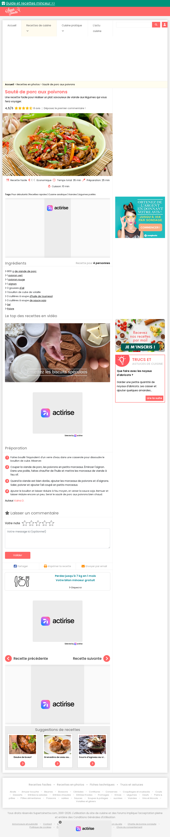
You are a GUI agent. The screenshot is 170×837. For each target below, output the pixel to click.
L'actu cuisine (97, 28)
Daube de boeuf (23, 757)
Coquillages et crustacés (136, 791)
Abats (13, 791)
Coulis (158, 791)
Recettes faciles (40, 785)
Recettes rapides (38, 194)
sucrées (118, 798)
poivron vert (15, 275)
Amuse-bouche (30, 791)
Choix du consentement (129, 827)
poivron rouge (16, 279)
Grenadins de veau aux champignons (65, 757)
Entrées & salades (37, 794)
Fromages (103, 794)
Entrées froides (84, 794)
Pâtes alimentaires (31, 798)
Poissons (51, 798)
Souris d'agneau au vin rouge (95, 757)
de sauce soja (38, 300)
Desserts (17, 794)
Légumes (132, 794)
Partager (22, 566)
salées (65, 798)
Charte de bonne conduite (142, 824)
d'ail (21, 288)
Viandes (72, 194)
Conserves (111, 791)
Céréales (78, 791)
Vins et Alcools (150, 798)
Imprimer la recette (59, 566)
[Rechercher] (156, 24)
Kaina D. (19, 500)
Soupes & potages (98, 798)
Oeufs (145, 794)
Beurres (48, 791)
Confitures (94, 791)
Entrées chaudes (62, 794)
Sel (8, 304)
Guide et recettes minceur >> (30, 3)
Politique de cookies (40, 827)
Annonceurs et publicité (25, 824)
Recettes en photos (28, 84)
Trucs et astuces (131, 785)
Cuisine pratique (72, 25)
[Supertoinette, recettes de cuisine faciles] (12, 11)
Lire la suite (154, 398)
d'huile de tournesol (41, 296)
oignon (12, 284)
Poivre (10, 308)
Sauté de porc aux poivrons (58, 84)
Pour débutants (19, 194)
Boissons (63, 791)
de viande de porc (26, 271)
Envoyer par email (96, 566)
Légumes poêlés (87, 194)
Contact (47, 824)
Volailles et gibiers (86, 801)
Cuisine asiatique (57, 194)
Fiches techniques (102, 785)
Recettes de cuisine (38, 25)
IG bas (118, 794)
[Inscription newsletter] (140, 335)
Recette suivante (87, 658)
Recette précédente (30, 658)
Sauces (78, 798)
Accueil (11, 25)
